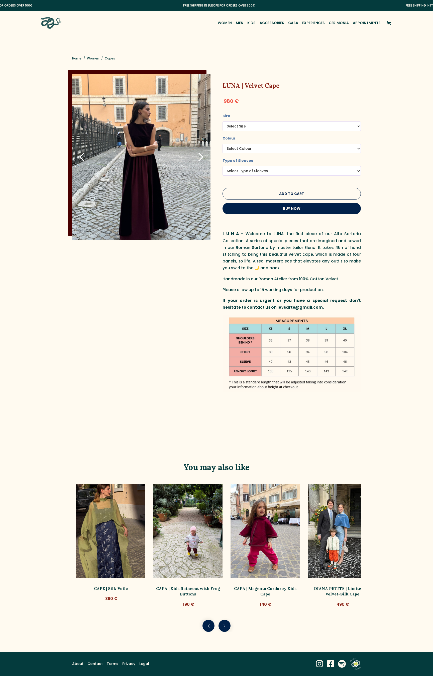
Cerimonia (339, 22)
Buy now (291, 208)
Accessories (272, 22)
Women (225, 22)
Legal (144, 663)
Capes (110, 58)
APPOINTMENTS (367, 22)
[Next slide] (225, 626)
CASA (293, 22)
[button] (390, 23)
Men (239, 22)
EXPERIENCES (313, 22)
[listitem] (110, 546)
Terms (112, 663)
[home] (51, 23)
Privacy (128, 663)
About (77, 663)
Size (226, 115)
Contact (95, 663)
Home (76, 58)
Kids (251, 22)
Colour (229, 138)
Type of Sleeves (238, 160)
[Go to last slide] (208, 626)
